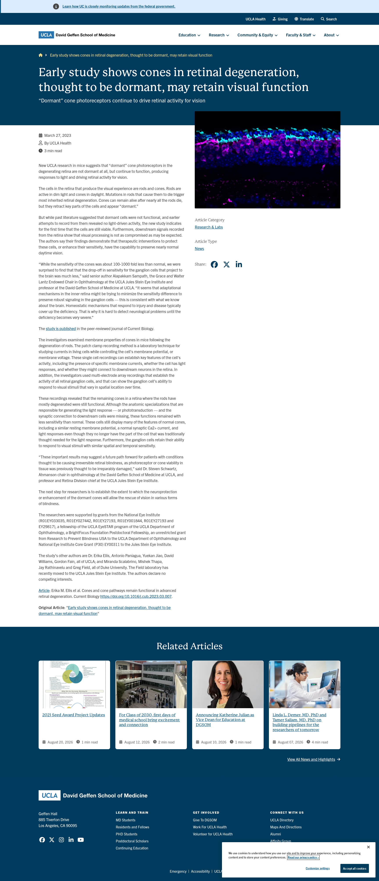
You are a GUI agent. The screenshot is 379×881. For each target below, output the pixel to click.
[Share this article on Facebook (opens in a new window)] (214, 264)
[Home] (41, 55)
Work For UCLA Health (210, 827)
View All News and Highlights (311, 759)
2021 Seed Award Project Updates (73, 715)
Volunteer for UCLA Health (213, 834)
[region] (298, 859)
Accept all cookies (354, 868)
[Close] (368, 847)
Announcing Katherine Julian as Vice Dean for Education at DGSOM (225, 720)
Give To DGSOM (205, 820)
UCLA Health (256, 19)
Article (44, 590)
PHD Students (126, 834)
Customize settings (317, 868)
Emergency (178, 871)
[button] (304, 19)
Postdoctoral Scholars (132, 841)
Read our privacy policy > (303, 857)
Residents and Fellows (132, 827)
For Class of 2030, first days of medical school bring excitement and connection (149, 720)
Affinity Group (280, 841)
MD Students (125, 820)
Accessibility (200, 871)
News (199, 248)
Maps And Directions (286, 827)
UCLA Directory (281, 820)
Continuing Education (132, 848)
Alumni (275, 834)
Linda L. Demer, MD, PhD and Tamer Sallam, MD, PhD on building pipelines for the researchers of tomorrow (299, 722)
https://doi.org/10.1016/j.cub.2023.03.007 (136, 596)
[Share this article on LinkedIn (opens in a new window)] (238, 264)
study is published (61, 328)
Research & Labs (209, 226)
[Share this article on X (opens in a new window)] (226, 264)
